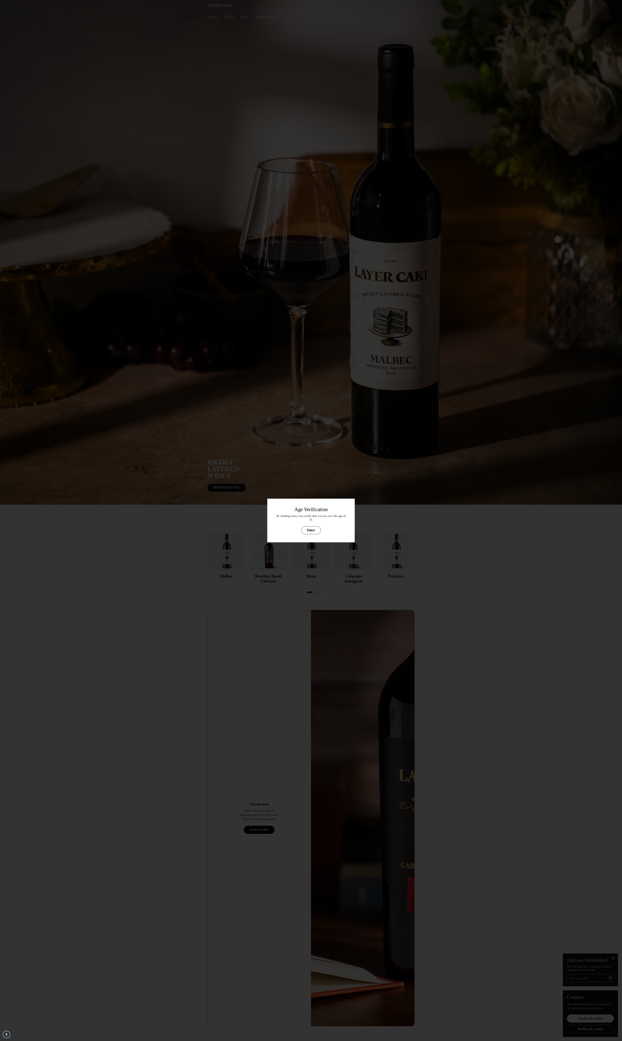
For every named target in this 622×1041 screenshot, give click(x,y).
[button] (6, 1034)
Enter (311, 530)
